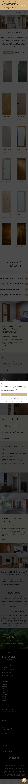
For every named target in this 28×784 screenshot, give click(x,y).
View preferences (14, 398)
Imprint (20, 401)
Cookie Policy (8, 401)
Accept (14, 394)
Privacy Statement (15, 401)
